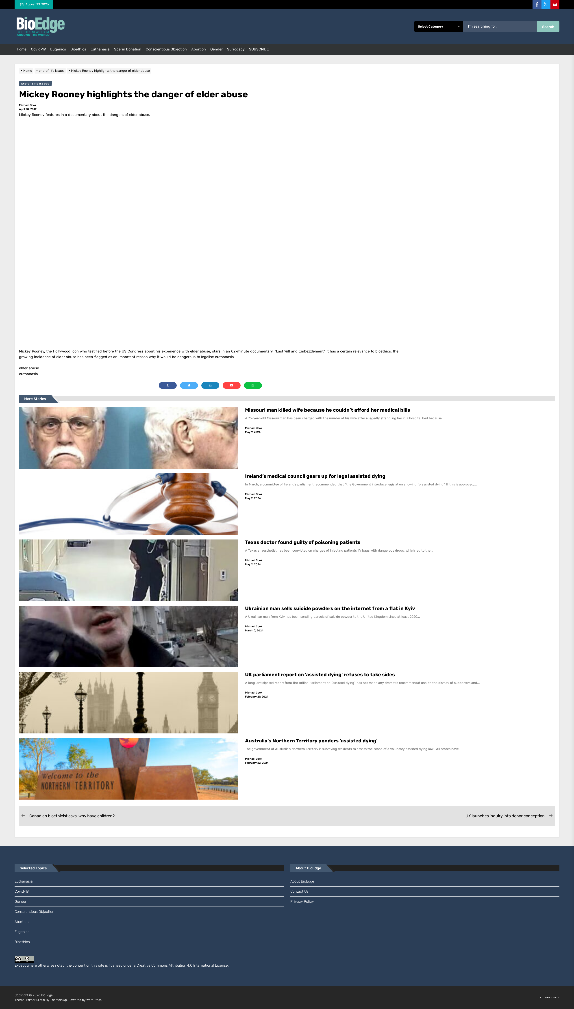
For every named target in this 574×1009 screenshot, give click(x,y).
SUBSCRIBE (259, 49)
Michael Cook (27, 105)
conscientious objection (166, 49)
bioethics (78, 49)
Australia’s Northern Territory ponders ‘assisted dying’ (311, 741)
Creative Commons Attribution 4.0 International (175, 965)
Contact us (299, 891)
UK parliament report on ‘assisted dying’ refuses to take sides (320, 675)
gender (216, 49)
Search (548, 27)
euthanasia (100, 49)
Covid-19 (38, 49)
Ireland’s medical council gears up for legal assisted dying (315, 476)
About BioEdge (302, 881)
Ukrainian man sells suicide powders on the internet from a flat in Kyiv (330, 608)
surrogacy (236, 49)
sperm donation (127, 49)
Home (21, 49)
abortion (198, 49)
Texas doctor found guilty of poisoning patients (303, 542)
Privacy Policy (302, 901)
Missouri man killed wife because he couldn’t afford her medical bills (328, 410)
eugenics (58, 49)
